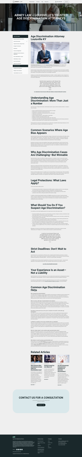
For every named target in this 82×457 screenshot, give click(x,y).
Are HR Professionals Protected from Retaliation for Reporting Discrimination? (63, 368)
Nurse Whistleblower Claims (18, 56)
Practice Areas (17, 36)
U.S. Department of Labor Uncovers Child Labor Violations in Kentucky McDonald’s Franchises (50, 91)
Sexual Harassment (17, 41)
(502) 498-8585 (59, 1)
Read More (33, 384)
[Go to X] (22, 449)
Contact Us (66, 1)
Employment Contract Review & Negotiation (19, 54)
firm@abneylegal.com (63, 443)
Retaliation (15, 48)
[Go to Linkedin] (20, 449)
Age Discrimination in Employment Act (52, 64)
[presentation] (36, 359)
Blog (42, 1)
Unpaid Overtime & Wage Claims (19, 43)
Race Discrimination (17, 61)
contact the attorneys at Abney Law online (52, 281)
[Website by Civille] (24, 437)
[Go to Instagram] (18, 449)
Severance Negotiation (17, 50)
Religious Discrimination (18, 70)
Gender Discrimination (17, 63)
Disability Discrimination (18, 68)
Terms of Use (19, 451)
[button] (81, 15)
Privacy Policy (15, 451)
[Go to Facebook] (17, 449)
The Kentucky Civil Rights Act (36, 64)
